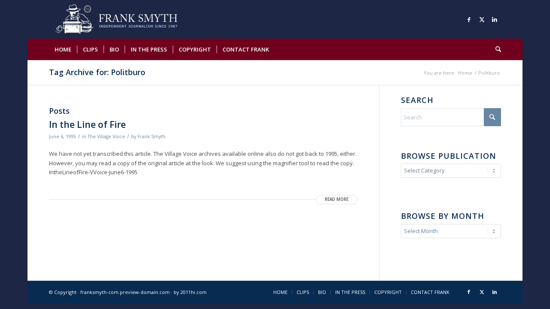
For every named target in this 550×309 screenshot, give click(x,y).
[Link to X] (481, 19)
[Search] (495, 49)
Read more (336, 199)
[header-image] (128, 19)
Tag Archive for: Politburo (97, 72)
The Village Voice (106, 136)
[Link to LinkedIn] (494, 19)
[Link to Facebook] (468, 19)
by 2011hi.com (190, 292)
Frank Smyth (151, 136)
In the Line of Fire (87, 124)
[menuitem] (63, 49)
